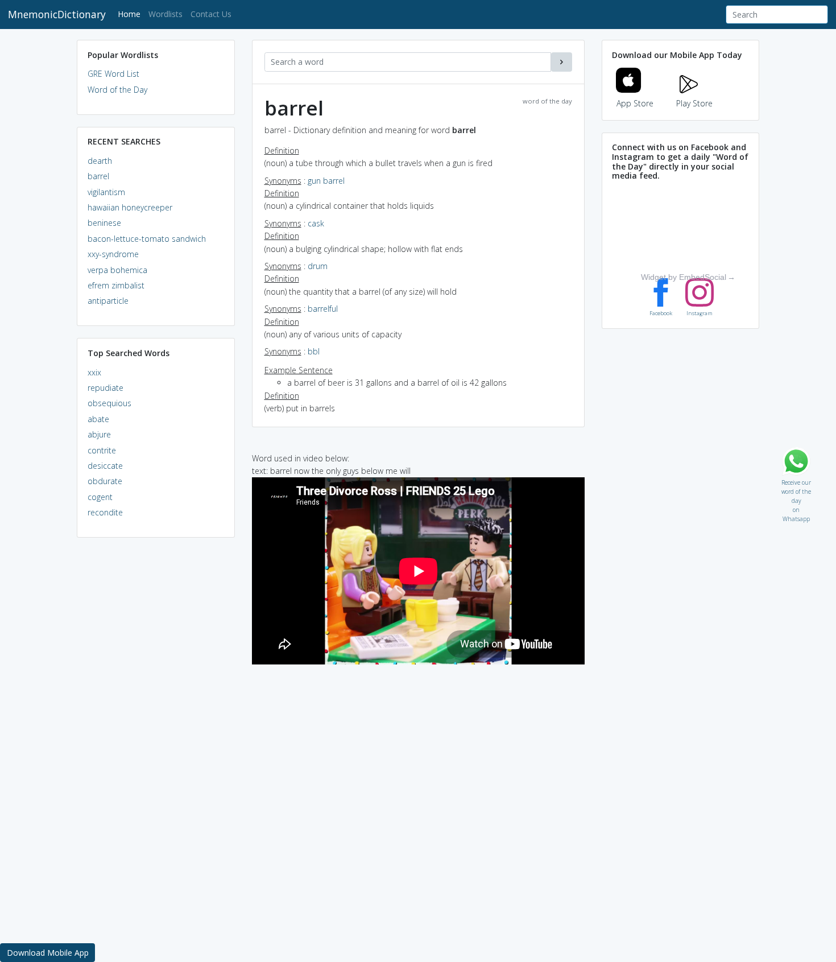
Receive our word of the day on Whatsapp (796, 479)
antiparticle (108, 300)
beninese (104, 222)
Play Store (694, 103)
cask (316, 223)
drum (318, 266)
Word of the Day (117, 89)
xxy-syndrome (113, 254)
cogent (100, 497)
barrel (98, 176)
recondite (105, 512)
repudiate (105, 387)
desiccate (105, 465)
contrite (102, 450)
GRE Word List (113, 73)
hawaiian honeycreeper (130, 207)
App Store (634, 103)
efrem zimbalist (116, 285)
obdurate (105, 481)
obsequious (109, 403)
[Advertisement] (156, 720)
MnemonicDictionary (57, 14)
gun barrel (326, 180)
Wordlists (165, 14)
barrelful (323, 308)
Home (131, 13)
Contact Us (211, 14)
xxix (94, 372)
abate (98, 419)
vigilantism (106, 192)
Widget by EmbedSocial (683, 277)
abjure (99, 434)
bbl (314, 351)
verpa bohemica (117, 270)
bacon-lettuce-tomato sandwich (147, 238)
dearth (100, 160)
